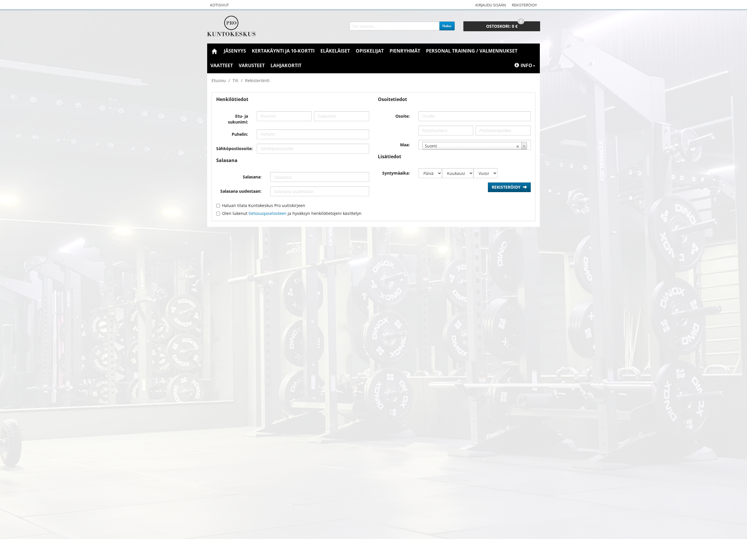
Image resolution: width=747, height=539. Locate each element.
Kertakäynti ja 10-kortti (283, 51)
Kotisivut (219, 5)
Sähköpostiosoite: (234, 148)
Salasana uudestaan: (240, 191)
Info (526, 65)
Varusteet (252, 65)
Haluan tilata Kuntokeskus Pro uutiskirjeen (263, 205)
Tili (235, 80)
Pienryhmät (405, 51)
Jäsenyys (235, 51)
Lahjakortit (285, 65)
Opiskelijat (370, 51)
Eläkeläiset (335, 51)
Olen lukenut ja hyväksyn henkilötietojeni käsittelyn (292, 213)
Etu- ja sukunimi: (238, 119)
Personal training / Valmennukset (471, 51)
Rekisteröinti (257, 80)
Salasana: (252, 177)
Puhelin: (240, 134)
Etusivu (219, 80)
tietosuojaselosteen (268, 213)
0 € (504, 25)
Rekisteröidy (524, 5)
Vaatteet (221, 65)
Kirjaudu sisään (490, 5)
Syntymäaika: (396, 173)
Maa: (405, 144)
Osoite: (402, 116)
